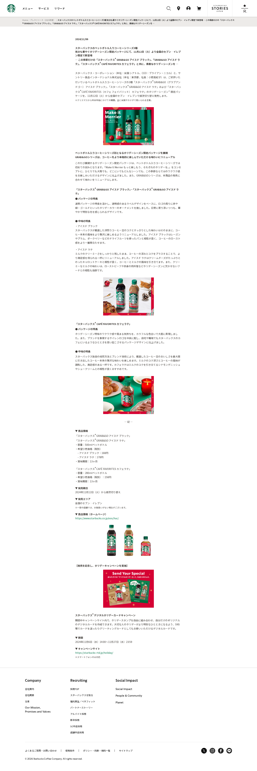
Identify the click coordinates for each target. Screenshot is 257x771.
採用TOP (74, 689)
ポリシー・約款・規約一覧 (96, 750)
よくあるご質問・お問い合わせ (41, 750)
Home (25, 20)
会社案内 (29, 689)
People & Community (129, 696)
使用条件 (69, 750)
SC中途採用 (76, 726)
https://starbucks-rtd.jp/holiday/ (94, 652)
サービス (43, 8)
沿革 (27, 701)
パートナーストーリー (81, 707)
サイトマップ (126, 750)
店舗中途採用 (77, 732)
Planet (119, 702)
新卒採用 (74, 720)
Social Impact (124, 689)
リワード (59, 8)
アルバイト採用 (78, 714)
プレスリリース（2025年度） (42, 20)
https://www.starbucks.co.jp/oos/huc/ (97, 518)
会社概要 (29, 695)
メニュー (27, 8)
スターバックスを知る (81, 695)
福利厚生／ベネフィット (82, 701)
